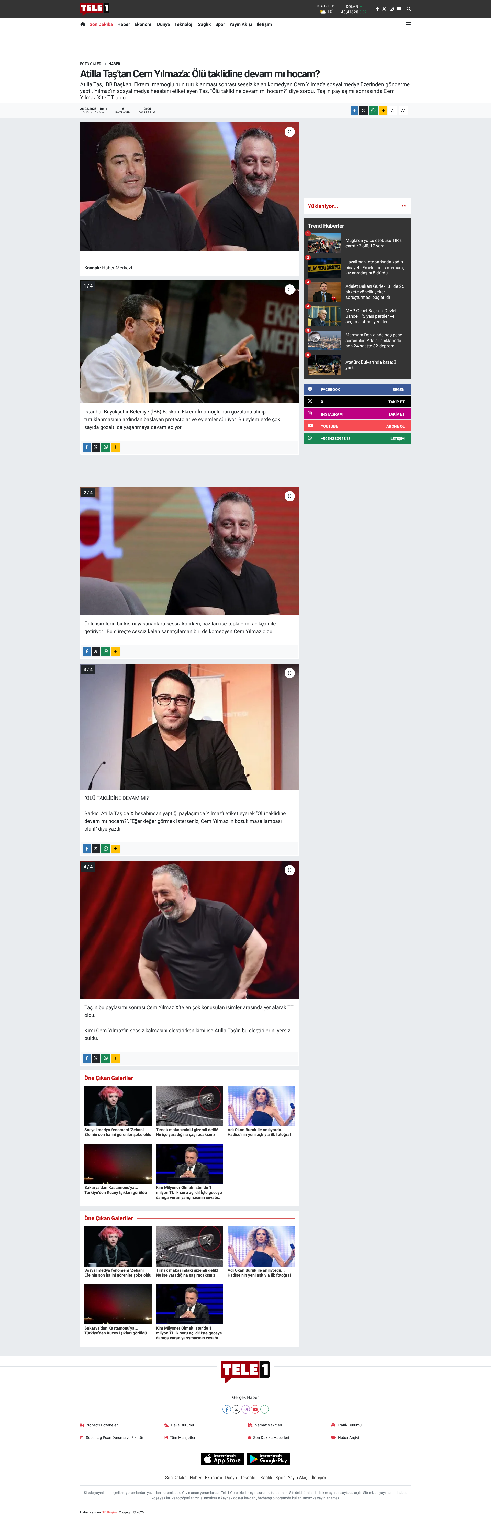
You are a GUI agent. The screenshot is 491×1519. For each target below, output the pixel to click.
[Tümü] (404, 205)
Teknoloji (184, 24)
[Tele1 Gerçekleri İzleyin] (94, 9)
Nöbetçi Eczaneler (102, 1425)
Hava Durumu (182, 1425)
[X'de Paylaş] (363, 110)
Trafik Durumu (350, 1425)
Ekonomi (144, 24)
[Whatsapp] (264, 1409)
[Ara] (409, 9)
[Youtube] (255, 1409)
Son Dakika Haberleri (271, 1437)
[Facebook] (226, 1409)
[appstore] (222, 1458)
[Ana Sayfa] (83, 24)
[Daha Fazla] (383, 110)
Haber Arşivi (348, 1437)
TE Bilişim (109, 1512)
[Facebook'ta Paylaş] (354, 110)
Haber (123, 24)
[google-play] (268, 1458)
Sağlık (204, 24)
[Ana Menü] (408, 24)
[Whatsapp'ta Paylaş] (373, 110)
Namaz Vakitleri (268, 1425)
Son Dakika (101, 24)
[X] (236, 1409)
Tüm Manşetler (182, 1437)
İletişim (264, 24)
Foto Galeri (91, 64)
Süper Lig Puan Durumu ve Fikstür (114, 1437)
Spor (220, 24)
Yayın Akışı (240, 24)
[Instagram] (245, 1409)
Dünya (163, 24)
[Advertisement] (357, 158)
